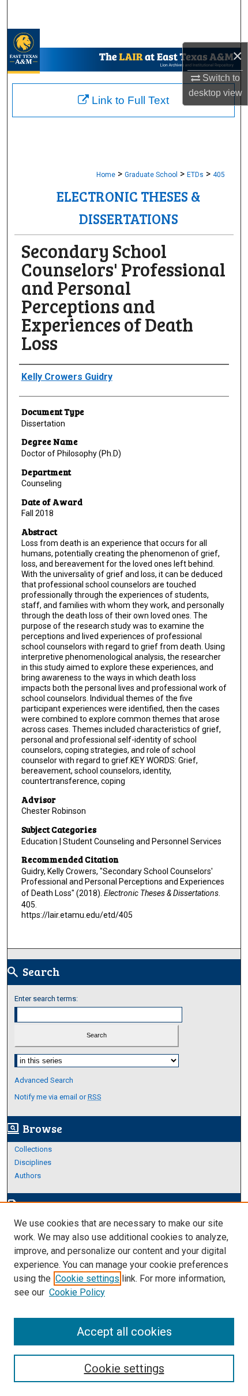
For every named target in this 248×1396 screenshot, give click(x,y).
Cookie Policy (77, 1292)
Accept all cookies (124, 1332)
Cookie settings (87, 1278)
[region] (124, 1299)
